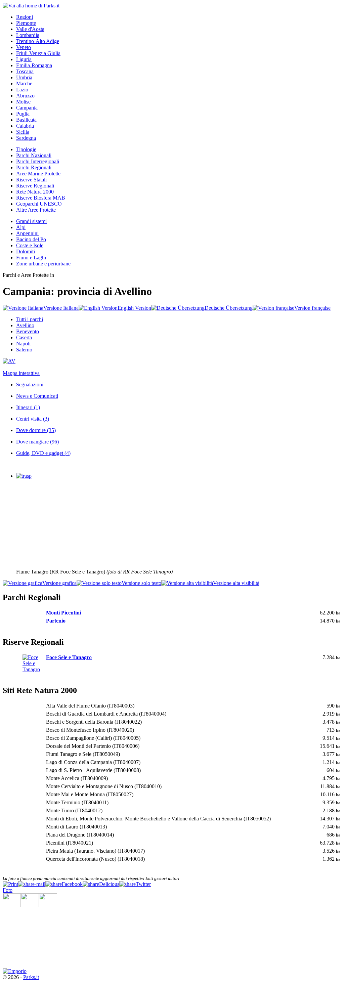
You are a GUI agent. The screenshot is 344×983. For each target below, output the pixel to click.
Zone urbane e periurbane (43, 263)
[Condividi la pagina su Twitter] (135, 884)
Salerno (24, 349)
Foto (7, 890)
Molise (23, 101)
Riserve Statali (31, 179)
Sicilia (22, 132)
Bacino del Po (31, 239)
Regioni (24, 17)
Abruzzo (25, 95)
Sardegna (26, 138)
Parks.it (31, 977)
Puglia (23, 114)
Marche (24, 83)
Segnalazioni (29, 384)
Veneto (23, 47)
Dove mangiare (37, 441)
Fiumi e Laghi (31, 257)
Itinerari (28, 407)
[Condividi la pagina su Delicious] (101, 884)
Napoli (23, 343)
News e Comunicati (37, 396)
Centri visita (32, 419)
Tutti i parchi (29, 319)
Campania (27, 108)
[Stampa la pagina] (10, 884)
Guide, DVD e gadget (43, 453)
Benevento (27, 331)
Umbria (24, 77)
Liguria (24, 59)
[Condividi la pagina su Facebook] (64, 884)
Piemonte (26, 23)
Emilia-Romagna (34, 65)
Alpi (21, 227)
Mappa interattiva (21, 373)
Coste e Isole (29, 245)
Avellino (25, 325)
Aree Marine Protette (38, 173)
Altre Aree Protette (36, 210)
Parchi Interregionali (37, 161)
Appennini (27, 233)
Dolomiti (25, 251)
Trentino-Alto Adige (37, 41)
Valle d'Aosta (30, 29)
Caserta (24, 337)
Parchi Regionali (33, 167)
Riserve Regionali (35, 185)
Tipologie (26, 149)
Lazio (22, 89)
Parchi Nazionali (33, 155)
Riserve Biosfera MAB (40, 198)
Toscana (25, 71)
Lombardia (27, 35)
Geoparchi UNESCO (39, 204)
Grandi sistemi (31, 221)
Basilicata (26, 120)
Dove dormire (36, 430)
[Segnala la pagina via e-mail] (31, 884)
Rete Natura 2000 (35, 192)
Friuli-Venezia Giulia (38, 53)
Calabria (25, 126)
